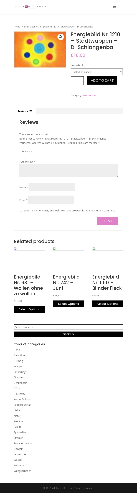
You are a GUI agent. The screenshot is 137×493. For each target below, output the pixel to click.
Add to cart (102, 80)
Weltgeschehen (22, 470)
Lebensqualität (22, 404)
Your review (27, 161)
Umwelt (18, 449)
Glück (17, 388)
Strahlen (18, 437)
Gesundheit (20, 383)
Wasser (18, 459)
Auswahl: (77, 65)
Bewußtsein (20, 355)
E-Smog (18, 361)
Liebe (17, 410)
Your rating (25, 151)
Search (68, 334)
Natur (17, 416)
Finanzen (19, 377)
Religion (18, 421)
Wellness (19, 465)
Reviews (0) (24, 111)
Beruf (17, 350)
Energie (18, 366)
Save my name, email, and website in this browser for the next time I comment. (69, 210)
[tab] (25, 111)
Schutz (17, 427)
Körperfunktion (22, 399)
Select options (29, 309)
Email (23, 200)
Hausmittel (20, 394)
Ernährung (20, 372)
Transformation (23, 443)
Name (24, 187)
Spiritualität (20, 432)
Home (17, 26)
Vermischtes (28, 26)
